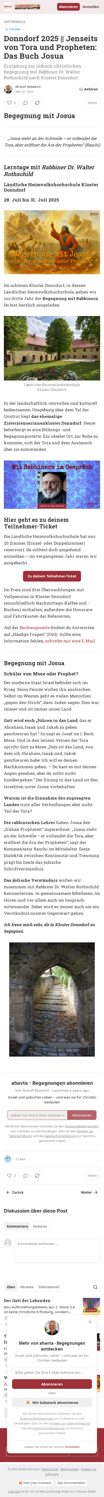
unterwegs (14, 22)
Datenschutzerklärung (48, 1428)
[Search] (95, 1287)
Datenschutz (50, 1469)
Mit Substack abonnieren (55, 1402)
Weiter (86, 1192)
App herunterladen (71, 1483)
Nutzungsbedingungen (37, 1418)
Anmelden (91, 7)
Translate (14, 29)
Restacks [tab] (40, 1226)
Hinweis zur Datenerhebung (70, 1423)
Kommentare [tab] (17, 1226)
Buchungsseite (35, 627)
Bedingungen (70, 1469)
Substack (14, 1491)
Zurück (17, 1192)
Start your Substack (37, 1483)
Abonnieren (68, 7)
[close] (90, 1322)
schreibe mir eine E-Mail (70, 641)
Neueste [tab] (27, 1287)
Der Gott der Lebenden (27, 1300)
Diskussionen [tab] (48, 1287)
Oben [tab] (11, 1287)
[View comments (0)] (25, 103)
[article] (52, 1312)
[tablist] (27, 1226)
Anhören (91, 89)
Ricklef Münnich (27, 87)
